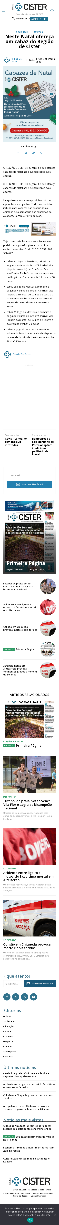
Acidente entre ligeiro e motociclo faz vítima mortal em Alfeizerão (19, 607)
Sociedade (22, 32)
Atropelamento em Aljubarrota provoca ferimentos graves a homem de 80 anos (20, 670)
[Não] (55, 1214)
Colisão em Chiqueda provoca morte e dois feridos (20, 628)
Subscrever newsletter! (42, 983)
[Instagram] (15, 997)
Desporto (9, 797)
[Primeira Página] (29, 537)
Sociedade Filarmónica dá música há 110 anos (28, 1138)
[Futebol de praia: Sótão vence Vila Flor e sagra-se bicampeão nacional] (48, 586)
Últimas (38, 32)
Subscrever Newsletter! (32, 484)
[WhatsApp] (41, 153)
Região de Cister (16, 60)
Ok (30, 1220)
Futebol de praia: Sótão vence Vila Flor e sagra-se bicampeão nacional (18, 586)
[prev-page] (44, 505)
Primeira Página (26, 563)
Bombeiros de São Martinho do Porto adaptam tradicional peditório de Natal (43, 446)
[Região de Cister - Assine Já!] (29, 229)
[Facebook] (18, 153)
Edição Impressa (13, 741)
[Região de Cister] (29, 7)
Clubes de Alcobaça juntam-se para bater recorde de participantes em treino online (27, 1127)
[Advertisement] (29, 396)
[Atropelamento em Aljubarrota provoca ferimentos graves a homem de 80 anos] (48, 670)
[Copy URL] (33, 153)
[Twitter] (25, 153)
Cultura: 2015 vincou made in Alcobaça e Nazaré (26, 1160)
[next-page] (50, 505)
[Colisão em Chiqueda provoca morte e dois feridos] (48, 628)
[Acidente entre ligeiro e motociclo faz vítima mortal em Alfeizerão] (48, 607)
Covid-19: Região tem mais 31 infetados (16, 442)
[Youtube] (33, 997)
